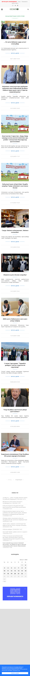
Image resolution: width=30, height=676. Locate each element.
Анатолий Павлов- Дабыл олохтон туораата (15, 532)
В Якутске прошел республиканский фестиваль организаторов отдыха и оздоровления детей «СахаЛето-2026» (14, 537)
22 (22, 573)
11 (8, 570)
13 (15, 570)
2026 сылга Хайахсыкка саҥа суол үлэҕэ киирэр (15, 320)
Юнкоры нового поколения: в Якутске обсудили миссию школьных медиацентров (15, 519)
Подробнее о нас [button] (16, 670)
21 (18, 573)
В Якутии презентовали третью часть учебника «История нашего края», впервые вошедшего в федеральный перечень (15, 512)
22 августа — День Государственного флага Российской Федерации (15, 498)
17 (4, 573)
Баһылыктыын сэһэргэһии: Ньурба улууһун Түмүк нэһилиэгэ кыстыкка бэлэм (15, 186)
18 (8, 573)
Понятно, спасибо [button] (15, 673)
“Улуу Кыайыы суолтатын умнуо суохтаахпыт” (15, 410)
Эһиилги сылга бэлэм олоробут (15, 275)
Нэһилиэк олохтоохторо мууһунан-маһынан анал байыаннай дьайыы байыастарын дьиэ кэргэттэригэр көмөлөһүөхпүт (15, 89)
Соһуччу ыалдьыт (8, 529)
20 (15, 573)
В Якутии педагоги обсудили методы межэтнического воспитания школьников (14, 506)
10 (4, 570)
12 (11, 570)
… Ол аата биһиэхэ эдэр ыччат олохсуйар (15, 43)
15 (22, 570)
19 (11, 573)
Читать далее (15, 53)
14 (18, 570)
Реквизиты (24, 1)
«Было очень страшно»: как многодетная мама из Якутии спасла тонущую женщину (14, 524)
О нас (19, 1)
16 (25, 570)
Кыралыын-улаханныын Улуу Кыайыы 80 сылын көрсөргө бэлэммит (15, 455)
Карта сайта (15, 3)
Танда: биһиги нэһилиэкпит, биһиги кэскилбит (15, 231)
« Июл (4, 581)
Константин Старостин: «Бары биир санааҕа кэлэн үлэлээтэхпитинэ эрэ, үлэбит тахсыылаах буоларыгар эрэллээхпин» (15, 138)
